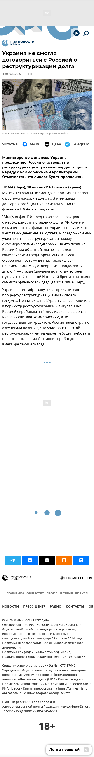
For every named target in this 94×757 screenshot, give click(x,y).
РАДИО (55, 607)
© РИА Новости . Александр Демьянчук (23, 133)
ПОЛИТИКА (15, 593)
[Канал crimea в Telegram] (13, 560)
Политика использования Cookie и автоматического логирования (42, 645)
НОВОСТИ (10, 607)
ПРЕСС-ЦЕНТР (34, 607)
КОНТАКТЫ (75, 607)
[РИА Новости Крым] (18, 43)
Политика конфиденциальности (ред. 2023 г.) (36, 652)
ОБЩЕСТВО (35, 593)
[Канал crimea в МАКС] (81, 560)
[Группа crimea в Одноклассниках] (64, 560)
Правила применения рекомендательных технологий (43, 656)
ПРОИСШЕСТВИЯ (59, 593)
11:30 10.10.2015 (11, 74)
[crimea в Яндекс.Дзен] (47, 560)
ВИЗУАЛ (81, 593)
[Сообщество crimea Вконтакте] (30, 560)
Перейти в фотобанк (57, 133)
